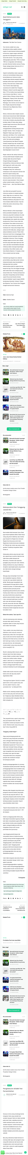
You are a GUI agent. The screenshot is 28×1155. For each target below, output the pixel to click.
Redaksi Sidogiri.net (11, 22)
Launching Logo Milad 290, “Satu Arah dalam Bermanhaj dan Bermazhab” (17, 389)
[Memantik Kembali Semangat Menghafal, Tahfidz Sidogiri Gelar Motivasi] (6, 372)
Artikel (9, 13)
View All (23, 435)
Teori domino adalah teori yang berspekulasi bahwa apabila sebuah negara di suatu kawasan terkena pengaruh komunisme (13, 308)
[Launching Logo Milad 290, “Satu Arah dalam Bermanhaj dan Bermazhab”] (6, 389)
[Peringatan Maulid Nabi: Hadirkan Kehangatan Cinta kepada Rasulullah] (6, 398)
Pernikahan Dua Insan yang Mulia (11, 940)
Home (4, 13)
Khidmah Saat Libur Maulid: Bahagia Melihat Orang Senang (16, 451)
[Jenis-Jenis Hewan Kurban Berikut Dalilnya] (14, 344)
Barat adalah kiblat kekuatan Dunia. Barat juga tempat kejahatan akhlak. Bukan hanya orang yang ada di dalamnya (14, 886)
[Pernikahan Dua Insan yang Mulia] (14, 928)
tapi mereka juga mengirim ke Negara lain (13, 891)
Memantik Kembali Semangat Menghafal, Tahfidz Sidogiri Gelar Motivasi (17, 371)
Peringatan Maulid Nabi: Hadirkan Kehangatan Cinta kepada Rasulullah (16, 398)
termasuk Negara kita (8, 894)
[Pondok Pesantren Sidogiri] (7, 7)
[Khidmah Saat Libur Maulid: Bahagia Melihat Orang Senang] (6, 381)
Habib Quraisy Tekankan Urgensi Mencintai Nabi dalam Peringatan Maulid (17, 407)
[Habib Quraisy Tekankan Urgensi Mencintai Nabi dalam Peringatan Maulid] (6, 407)
